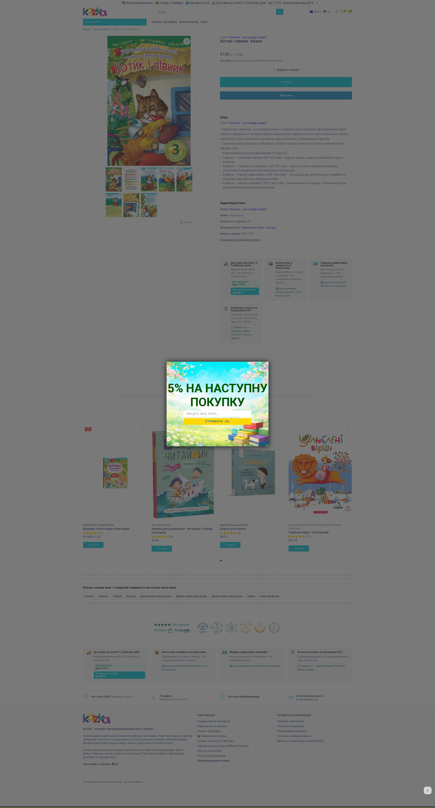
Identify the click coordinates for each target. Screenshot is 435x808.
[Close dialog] (264, 366)
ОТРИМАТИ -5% (217, 421)
